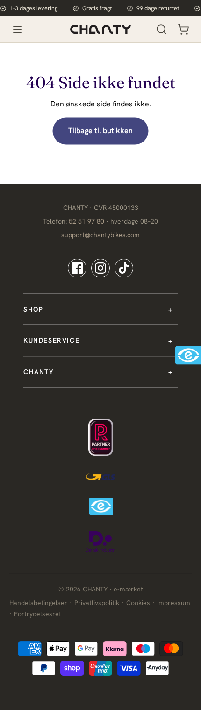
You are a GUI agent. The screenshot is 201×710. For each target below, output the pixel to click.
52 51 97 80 (86, 221)
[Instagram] (100, 268)
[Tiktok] (123, 268)
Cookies (138, 602)
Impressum (173, 602)
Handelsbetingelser (38, 602)
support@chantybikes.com (100, 235)
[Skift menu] (17, 29)
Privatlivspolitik (96, 602)
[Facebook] (77, 268)
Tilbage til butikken (100, 130)
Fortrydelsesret (37, 614)
